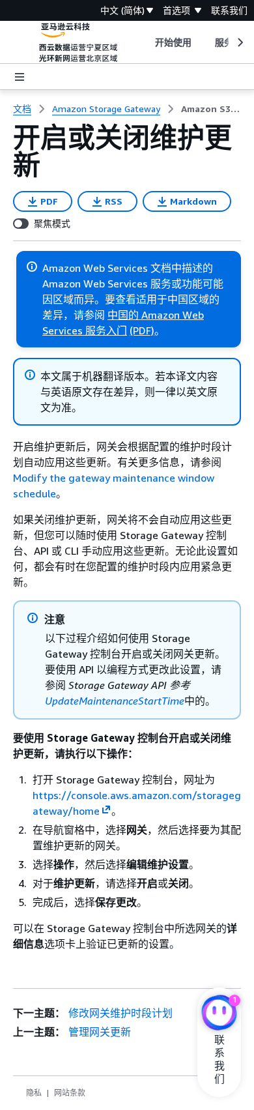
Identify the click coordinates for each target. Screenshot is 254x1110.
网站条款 (69, 1093)
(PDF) (142, 330)
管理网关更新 (99, 1031)
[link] (211, 108)
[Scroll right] (239, 42)
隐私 (34, 1093)
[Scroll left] (145, 42)
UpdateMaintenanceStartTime (114, 700)
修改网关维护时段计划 (120, 1012)
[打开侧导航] (19, 76)
